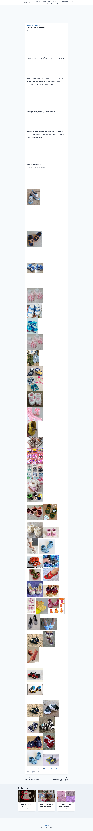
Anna (29, 30)
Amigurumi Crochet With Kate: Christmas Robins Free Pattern (59, 779)
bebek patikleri (36, 771)
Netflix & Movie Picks (51, 3)
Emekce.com (46, 825)
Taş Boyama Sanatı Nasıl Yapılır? (32, 778)
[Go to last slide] (20, 801)
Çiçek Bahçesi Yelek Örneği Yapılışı (51, 768)
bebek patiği (29, 771)
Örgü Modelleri (30, 25)
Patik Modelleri (37, 25)
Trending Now (60, 3)
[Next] (73, 801)
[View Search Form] (21, 2)
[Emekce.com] (16, 2)
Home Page (33, 768)
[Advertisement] (46, 11)
